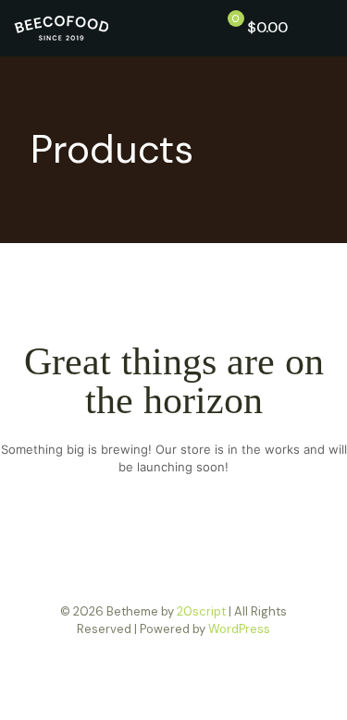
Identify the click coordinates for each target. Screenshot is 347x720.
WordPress (239, 629)
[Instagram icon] (193, 655)
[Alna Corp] (61, 28)
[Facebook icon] (154, 655)
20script (201, 611)
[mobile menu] (322, 27)
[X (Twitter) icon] (173, 655)
